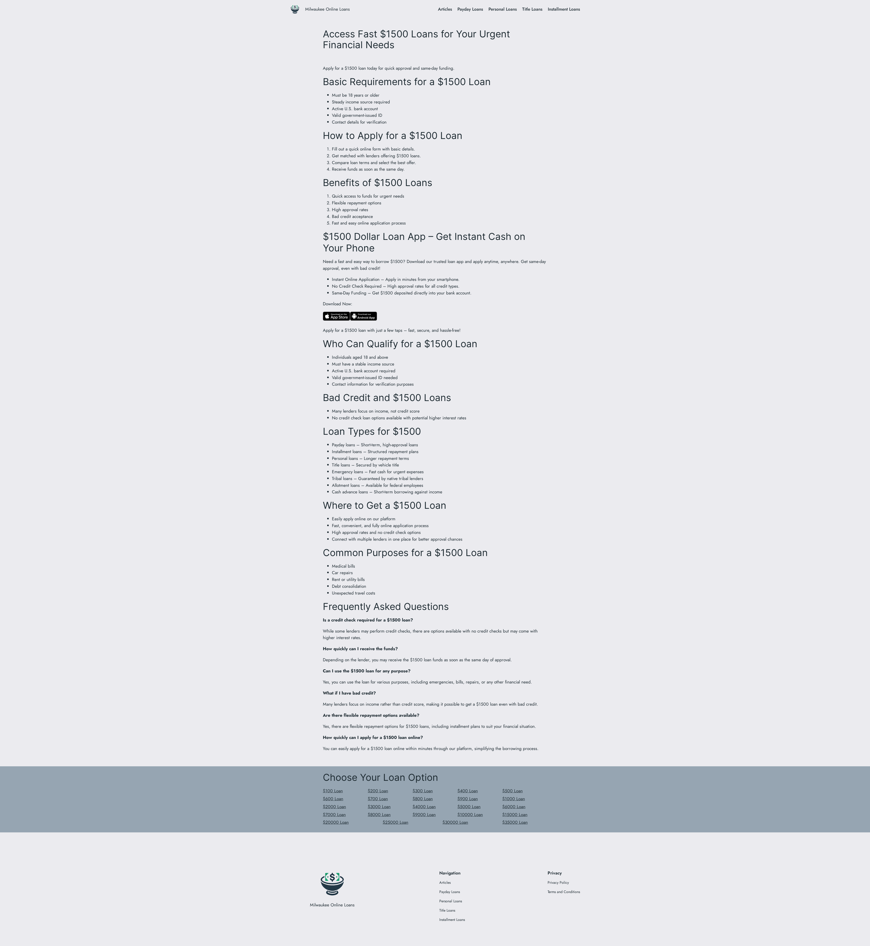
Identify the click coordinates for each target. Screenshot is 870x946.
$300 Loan (423, 791)
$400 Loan (467, 791)
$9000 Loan (424, 814)
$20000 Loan (336, 822)
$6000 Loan (513, 806)
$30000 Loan (455, 822)
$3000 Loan (379, 806)
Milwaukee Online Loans (327, 9)
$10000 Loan (470, 814)
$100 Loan (333, 791)
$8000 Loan (379, 814)
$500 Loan (512, 791)
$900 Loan (467, 799)
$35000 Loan (515, 822)
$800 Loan (423, 799)
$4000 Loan (424, 806)
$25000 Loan (395, 822)
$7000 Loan (334, 814)
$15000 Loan (514, 814)
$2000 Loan (334, 806)
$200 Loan (378, 791)
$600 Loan (333, 799)
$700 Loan (378, 799)
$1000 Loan (513, 799)
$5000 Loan (469, 806)
